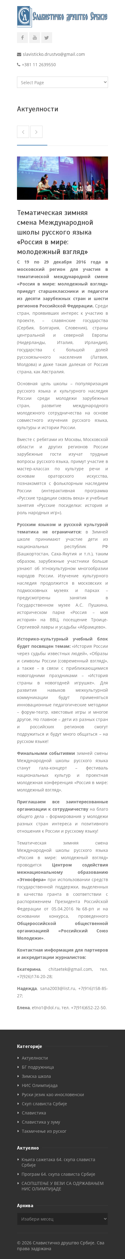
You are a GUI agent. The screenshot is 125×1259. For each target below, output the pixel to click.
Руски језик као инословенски (53, 1094)
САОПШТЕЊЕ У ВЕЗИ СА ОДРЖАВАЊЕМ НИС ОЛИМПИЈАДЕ (63, 1186)
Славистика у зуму (41, 1122)
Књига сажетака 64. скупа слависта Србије (58, 1162)
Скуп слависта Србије (44, 1104)
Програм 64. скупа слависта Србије (58, 1174)
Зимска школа (36, 1076)
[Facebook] (22, 37)
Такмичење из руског (44, 1131)
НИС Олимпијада (40, 1085)
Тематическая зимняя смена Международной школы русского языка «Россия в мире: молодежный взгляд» (55, 232)
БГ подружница (38, 1067)
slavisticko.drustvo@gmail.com (54, 54)
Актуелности (35, 1058)
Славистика (34, 1113)
